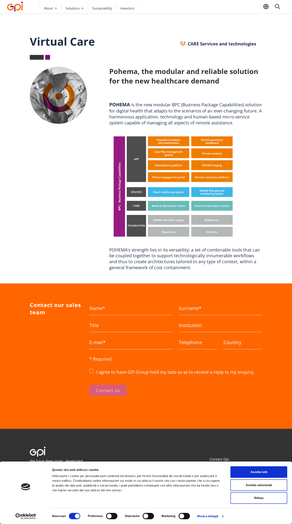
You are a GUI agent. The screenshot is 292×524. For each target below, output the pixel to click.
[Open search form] (277, 6)
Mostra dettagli (208, 516)
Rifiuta (258, 498)
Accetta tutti (258, 472)
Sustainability (102, 8)
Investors (127, 8)
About (48, 8)
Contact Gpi (219, 459)
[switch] (111, 516)
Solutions (73, 8)
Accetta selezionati (259, 485)
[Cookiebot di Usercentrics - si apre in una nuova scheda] (25, 516)
